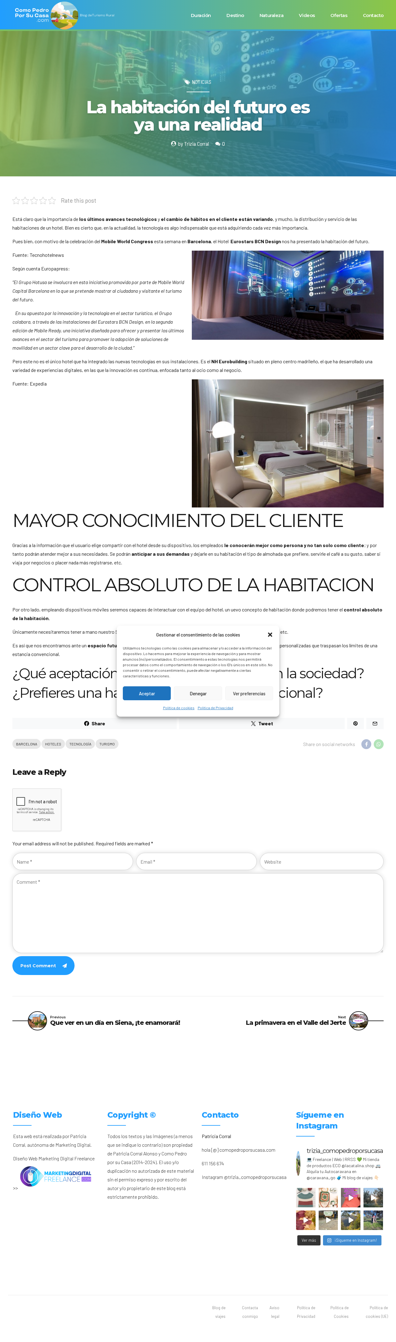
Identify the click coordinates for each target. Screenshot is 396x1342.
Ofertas (338, 15)
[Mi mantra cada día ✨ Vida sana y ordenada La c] (373, 1220)
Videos (307, 15)
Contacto (373, 15)
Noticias (201, 82)
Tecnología (80, 744)
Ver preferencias (249, 693)
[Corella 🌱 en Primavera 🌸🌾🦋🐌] (373, 1197)
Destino (235, 15)
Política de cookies (179, 708)
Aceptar (147, 693)
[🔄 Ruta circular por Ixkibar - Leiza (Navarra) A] (328, 1220)
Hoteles (53, 744)
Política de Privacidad (215, 708)
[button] (270, 635)
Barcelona (26, 744)
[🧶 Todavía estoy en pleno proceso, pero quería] (306, 1197)
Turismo (107, 744)
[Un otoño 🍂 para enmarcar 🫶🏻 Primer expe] (306, 1220)
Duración (201, 15)
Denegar (198, 693)
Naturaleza (272, 15)
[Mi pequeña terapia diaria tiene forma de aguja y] (350, 1197)
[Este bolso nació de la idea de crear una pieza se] (328, 1197)
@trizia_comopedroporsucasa (255, 1177)
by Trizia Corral (193, 143)
